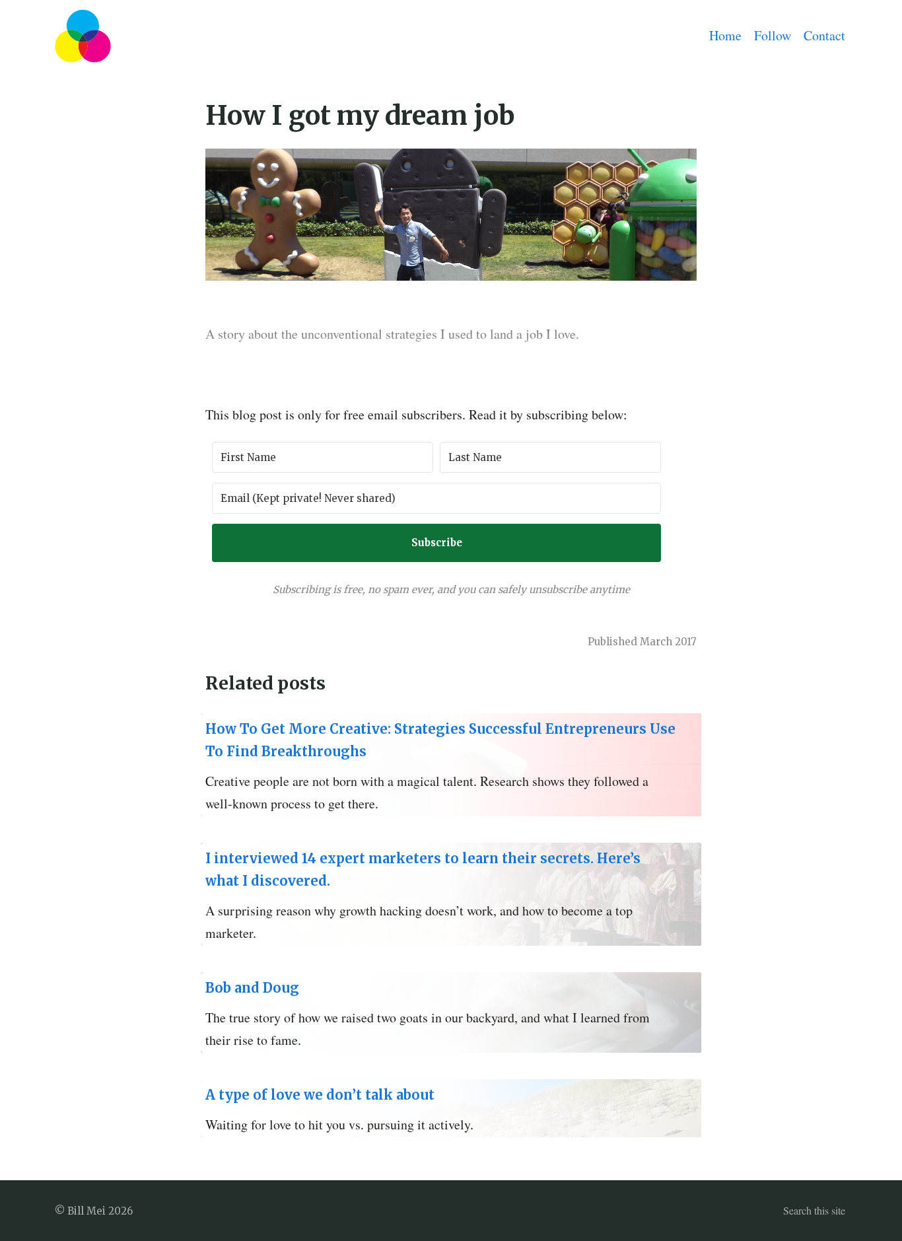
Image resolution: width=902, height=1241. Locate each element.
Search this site (814, 1210)
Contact (824, 35)
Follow (772, 35)
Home (725, 35)
